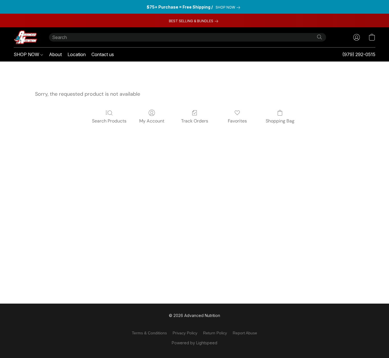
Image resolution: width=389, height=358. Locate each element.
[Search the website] (319, 37)
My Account (151, 121)
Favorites (237, 121)
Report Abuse (245, 333)
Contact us (102, 54)
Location (76, 54)
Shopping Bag (280, 121)
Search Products (109, 121)
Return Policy (215, 333)
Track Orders (194, 121)
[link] (229, 7)
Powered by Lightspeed (194, 342)
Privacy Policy (185, 333)
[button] (26, 37)
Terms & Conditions (149, 333)
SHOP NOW (27, 54)
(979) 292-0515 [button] (358, 54)
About (55, 54)
